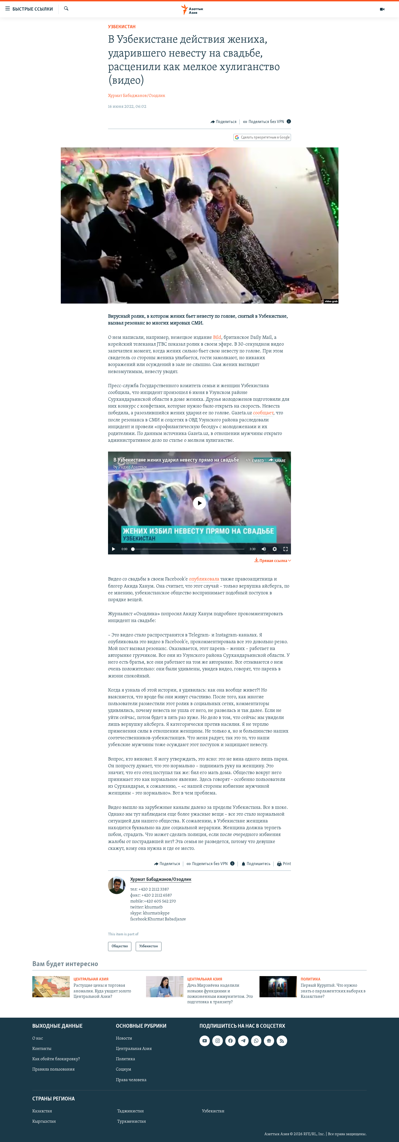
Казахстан (42, 1111)
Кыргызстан (44, 1121)
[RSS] (282, 1041)
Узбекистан (121, 27)
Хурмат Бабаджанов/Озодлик (136, 96)
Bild (217, 337)
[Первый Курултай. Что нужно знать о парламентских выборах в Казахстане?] (278, 986)
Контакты (41, 1049)
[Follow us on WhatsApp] (256, 1041)
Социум (123, 1069)
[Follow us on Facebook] (230, 1041)
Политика (310, 979)
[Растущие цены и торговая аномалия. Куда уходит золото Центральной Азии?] (51, 986)
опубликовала (204, 579)
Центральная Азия (91, 979)
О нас (37, 1038)
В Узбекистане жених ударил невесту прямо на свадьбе (176, 460)
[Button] (224, 121)
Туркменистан (131, 1121)
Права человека (131, 1080)
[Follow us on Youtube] (204, 1041)
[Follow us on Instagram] (217, 1041)
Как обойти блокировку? (56, 1059)
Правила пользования (53, 1069)
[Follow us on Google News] (269, 1041)
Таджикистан (130, 1111)
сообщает (263, 413)
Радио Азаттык (132, 467)
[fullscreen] (285, 549)
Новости (124, 1038)
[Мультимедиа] (382, 9)
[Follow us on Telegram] (243, 1041)
